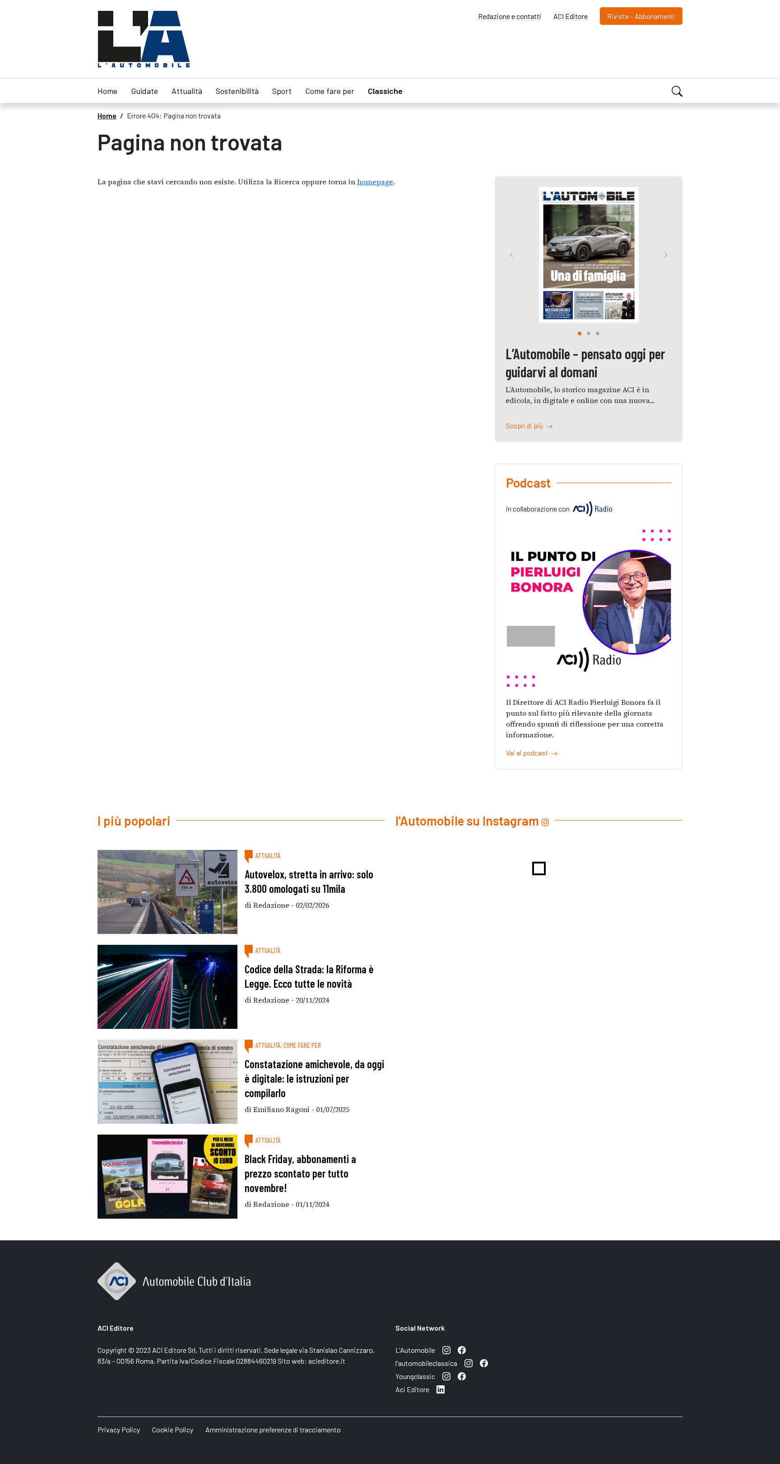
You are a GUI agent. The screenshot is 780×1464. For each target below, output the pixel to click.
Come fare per (329, 91)
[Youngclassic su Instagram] (446, 1376)
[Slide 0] (579, 333)
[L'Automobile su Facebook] (462, 1350)
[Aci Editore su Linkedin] (440, 1389)
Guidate (144, 91)
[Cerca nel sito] (677, 90)
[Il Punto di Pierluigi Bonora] (588, 607)
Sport (282, 91)
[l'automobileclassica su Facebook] (484, 1363)
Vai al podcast (528, 752)
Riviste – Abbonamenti (641, 16)
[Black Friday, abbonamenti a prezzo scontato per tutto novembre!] (167, 1177)
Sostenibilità (237, 91)
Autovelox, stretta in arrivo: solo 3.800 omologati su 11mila (309, 881)
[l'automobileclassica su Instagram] (468, 1363)
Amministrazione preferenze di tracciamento (273, 1429)
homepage (375, 182)
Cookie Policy (172, 1429)
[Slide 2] (597, 333)
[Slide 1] (588, 333)
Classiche (385, 91)
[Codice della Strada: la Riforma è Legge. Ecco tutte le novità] (167, 987)
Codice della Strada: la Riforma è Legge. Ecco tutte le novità (309, 976)
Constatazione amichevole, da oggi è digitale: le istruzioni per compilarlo (314, 1078)
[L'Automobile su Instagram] (446, 1350)
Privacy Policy (119, 1429)
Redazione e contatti (509, 16)
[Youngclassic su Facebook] (462, 1376)
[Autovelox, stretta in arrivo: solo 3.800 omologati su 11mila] (167, 892)
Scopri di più (526, 425)
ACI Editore (570, 16)
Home (107, 91)
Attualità (187, 91)
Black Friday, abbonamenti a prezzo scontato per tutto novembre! (300, 1173)
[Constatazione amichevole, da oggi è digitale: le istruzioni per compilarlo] (167, 1082)
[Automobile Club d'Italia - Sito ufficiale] (174, 1291)
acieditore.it (326, 1360)
